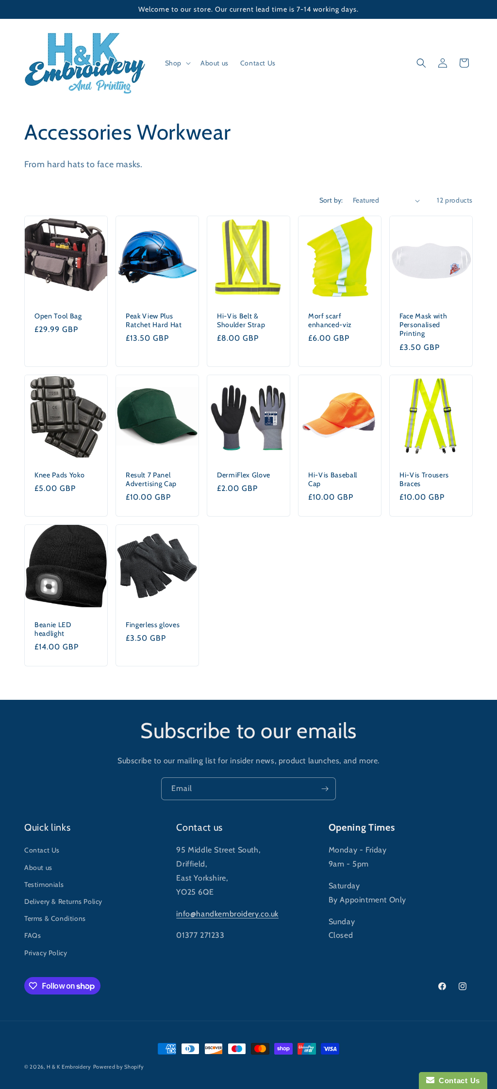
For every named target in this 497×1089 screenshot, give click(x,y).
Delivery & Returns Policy (63, 901)
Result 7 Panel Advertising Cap (151, 479)
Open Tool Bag (58, 316)
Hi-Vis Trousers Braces (424, 479)
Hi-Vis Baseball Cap (332, 479)
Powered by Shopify (119, 1066)
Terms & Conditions (55, 918)
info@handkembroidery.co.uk (227, 913)
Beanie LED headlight (52, 629)
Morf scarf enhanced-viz (330, 320)
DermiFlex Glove (243, 475)
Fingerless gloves (153, 624)
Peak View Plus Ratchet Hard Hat (154, 320)
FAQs (32, 935)
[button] (177, 63)
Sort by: (331, 200)
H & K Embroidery (69, 1066)
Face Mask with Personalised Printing (423, 325)
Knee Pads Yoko (59, 475)
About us (38, 867)
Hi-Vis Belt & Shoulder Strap (241, 320)
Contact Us (42, 850)
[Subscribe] (324, 788)
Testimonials (44, 884)
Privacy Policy (45, 952)
